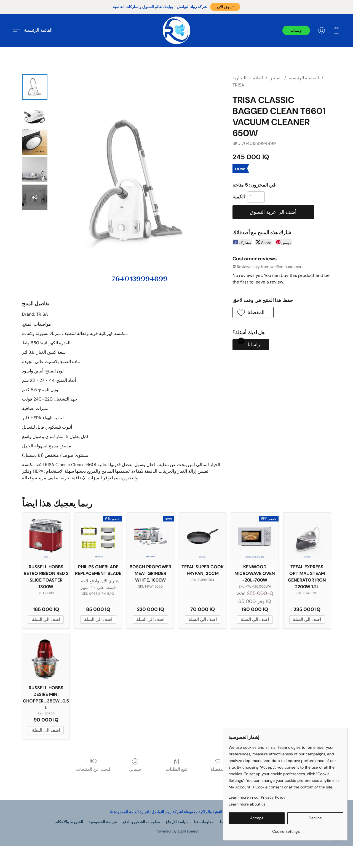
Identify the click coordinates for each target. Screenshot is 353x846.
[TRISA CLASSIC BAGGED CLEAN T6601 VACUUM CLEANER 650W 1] (34, 114)
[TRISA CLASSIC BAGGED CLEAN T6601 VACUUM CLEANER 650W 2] (34, 142)
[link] (286, 829)
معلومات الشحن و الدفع (141, 821)
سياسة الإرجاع (177, 821)
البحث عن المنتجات (93, 769)
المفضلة (217, 769)
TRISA (238, 85)
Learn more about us (247, 804)
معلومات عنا (204, 821)
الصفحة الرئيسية (304, 78)
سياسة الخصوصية (103, 821)
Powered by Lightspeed (177, 831)
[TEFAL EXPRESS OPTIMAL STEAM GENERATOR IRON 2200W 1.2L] (307, 536)
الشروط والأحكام (69, 821)
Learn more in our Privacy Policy (257, 797)
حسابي (135, 769)
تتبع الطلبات (177, 769)
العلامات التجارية (247, 78)
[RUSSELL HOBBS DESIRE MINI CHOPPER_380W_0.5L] (45, 656)
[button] (225, 7)
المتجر (276, 78)
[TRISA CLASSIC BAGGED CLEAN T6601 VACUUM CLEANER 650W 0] (34, 87)
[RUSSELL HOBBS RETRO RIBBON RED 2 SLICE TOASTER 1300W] (45, 536)
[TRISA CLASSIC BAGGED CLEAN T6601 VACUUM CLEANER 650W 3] (34, 169)
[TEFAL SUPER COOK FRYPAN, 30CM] (202, 536)
